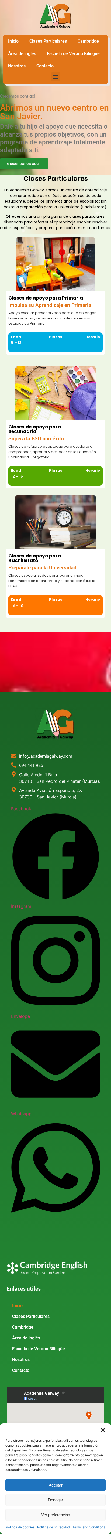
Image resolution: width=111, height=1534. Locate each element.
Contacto (45, 66)
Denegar (55, 1500)
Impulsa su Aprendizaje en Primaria (49, 305)
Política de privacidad (53, 1527)
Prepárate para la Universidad (42, 568)
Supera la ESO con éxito (36, 439)
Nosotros (17, 66)
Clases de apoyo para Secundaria (34, 429)
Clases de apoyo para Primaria (45, 298)
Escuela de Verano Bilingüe (73, 53)
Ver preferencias (55, 1514)
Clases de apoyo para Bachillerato (34, 558)
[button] (103, 1430)
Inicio (13, 41)
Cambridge (88, 41)
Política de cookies (20, 1527)
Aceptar (56, 1485)
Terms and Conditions (88, 1527)
